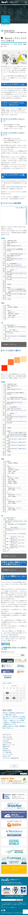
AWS (4, 748)
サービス (25, 903)
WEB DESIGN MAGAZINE (14, 186)
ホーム (2, 903)
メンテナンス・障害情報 (9, 758)
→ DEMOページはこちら (9, 344)
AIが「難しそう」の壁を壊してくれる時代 (14, 716)
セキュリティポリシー (5, 907)
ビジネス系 (6, 743)
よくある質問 (13, 904)
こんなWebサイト (16, 609)
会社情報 (4, 904)
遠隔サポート (13, 907)
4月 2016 (14, 686)
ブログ (7, 25)
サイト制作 (13, 44)
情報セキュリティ (7, 745)
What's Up (5, 737)
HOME (4, 25)
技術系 (20, 44)
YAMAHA (5, 750)
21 (14, 698)
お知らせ (5, 756)
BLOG (6, 903)
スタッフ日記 (6, 739)
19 (7, 698)
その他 (4, 741)
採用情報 (8, 904)
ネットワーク (6, 754)
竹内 (5, 46)
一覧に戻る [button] (14, 766)
